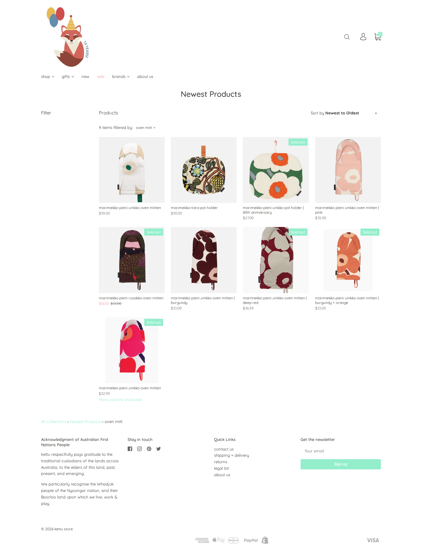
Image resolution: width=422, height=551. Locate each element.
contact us (224, 448)
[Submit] (346, 37)
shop (46, 76)
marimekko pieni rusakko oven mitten (131, 298)
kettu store (63, 529)
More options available (120, 399)
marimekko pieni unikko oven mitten (130, 207)
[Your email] (341, 451)
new (85, 76)
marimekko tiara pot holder (194, 207)
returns (220, 461)
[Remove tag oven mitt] (145, 127)
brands (119, 76)
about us (145, 76)
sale (100, 76)
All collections (53, 421)
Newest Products (85, 421)
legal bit (221, 468)
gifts (66, 76)
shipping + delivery (231, 455)
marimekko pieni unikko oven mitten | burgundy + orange (347, 300)
